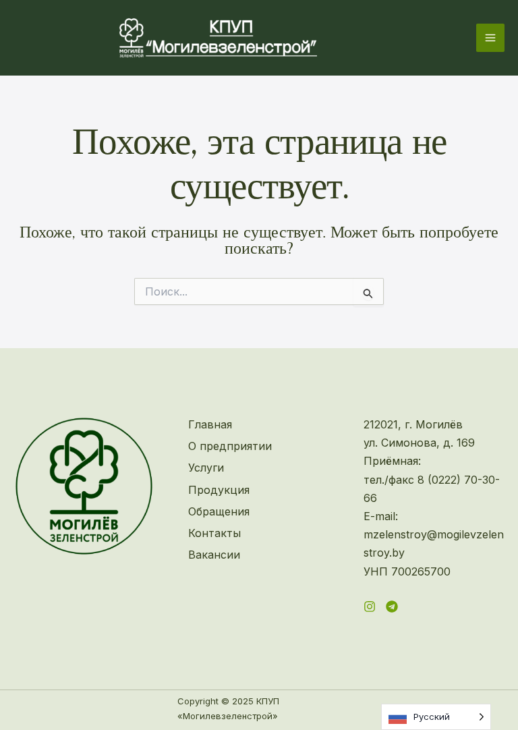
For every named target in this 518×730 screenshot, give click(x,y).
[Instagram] (370, 606)
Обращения (219, 511)
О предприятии (230, 446)
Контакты (214, 533)
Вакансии (214, 554)
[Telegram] (392, 606)
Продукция (219, 490)
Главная (210, 424)
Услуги (206, 467)
